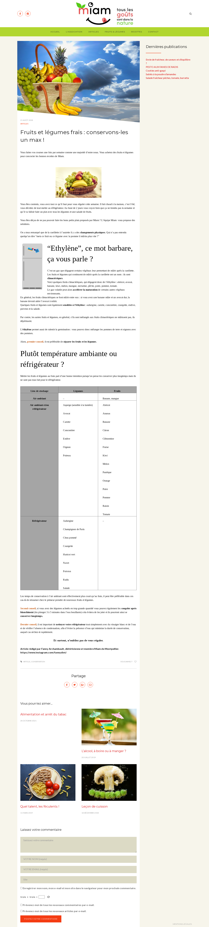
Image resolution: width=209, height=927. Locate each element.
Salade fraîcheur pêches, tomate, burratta (167, 77)
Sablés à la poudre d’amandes (161, 74)
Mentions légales (182, 924)
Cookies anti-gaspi (156, 70)
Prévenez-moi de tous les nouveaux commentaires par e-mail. (58, 904)
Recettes (136, 32)
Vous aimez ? (126, 661)
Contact (153, 32)
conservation (38, 661)
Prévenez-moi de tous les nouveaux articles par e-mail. (54, 911)
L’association (74, 32)
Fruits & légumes (115, 32)
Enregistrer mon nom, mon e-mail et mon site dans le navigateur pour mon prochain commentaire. (79, 888)
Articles (93, 32)
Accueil (55, 32)
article (26, 661)
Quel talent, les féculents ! (39, 806)
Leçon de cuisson (95, 806)
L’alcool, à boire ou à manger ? (104, 751)
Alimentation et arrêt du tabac (43, 714)
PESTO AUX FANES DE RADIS (162, 66)
